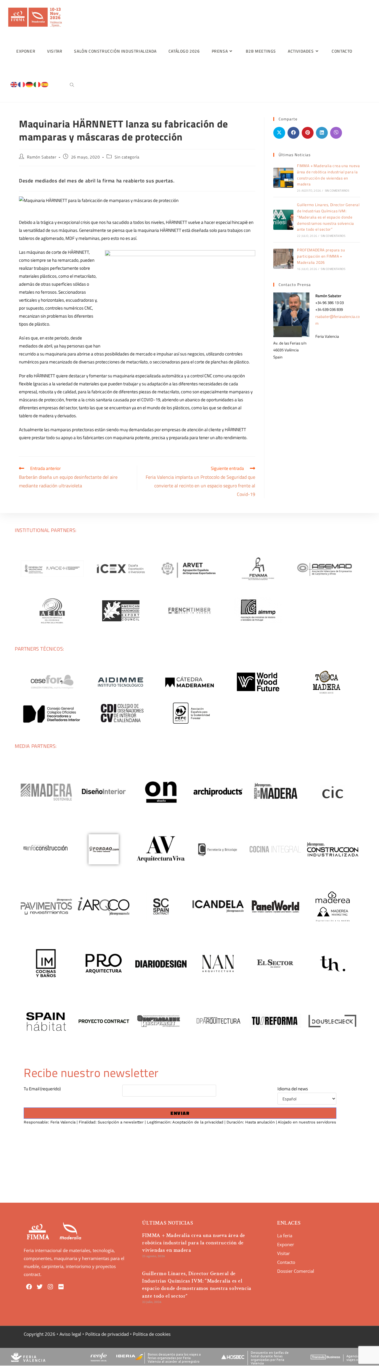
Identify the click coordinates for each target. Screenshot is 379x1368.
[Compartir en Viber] (336, 133)
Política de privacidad (107, 1334)
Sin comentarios (337, 190)
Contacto (286, 1262)
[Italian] (37, 84)
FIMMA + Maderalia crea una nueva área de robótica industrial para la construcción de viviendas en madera (328, 175)
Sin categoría (127, 157)
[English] (14, 84)
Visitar (283, 1253)
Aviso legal (70, 1334)
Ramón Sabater (42, 157)
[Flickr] (61, 1286)
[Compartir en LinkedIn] (322, 133)
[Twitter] (39, 1286)
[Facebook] (29, 1286)
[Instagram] (50, 1286)
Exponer (285, 1244)
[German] (29, 84)
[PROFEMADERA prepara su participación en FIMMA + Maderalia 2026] (283, 259)
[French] (22, 84)
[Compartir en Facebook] (293, 133)
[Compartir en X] (279, 133)
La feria (284, 1235)
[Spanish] (45, 84)
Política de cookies (152, 1334)
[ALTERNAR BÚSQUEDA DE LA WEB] (72, 85)
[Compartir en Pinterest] (308, 133)
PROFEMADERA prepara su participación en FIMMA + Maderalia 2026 (321, 256)
